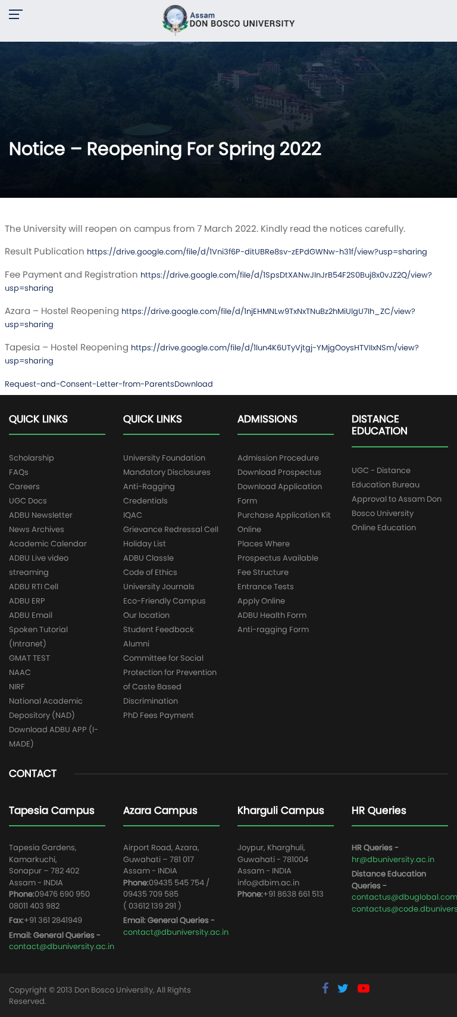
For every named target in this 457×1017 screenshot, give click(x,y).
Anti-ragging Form (273, 629)
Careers (24, 486)
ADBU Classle (148, 558)
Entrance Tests (265, 586)
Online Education (384, 527)
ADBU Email (30, 615)
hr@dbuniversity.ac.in (393, 859)
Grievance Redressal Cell (170, 529)
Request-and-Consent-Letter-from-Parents (89, 384)
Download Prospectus (279, 472)
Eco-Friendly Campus (164, 601)
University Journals (159, 586)
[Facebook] (326, 988)
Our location (146, 615)
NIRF (17, 686)
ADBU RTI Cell (33, 586)
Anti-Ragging (149, 486)
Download (193, 384)
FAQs (19, 472)
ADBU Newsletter (41, 515)
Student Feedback (158, 629)
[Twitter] (344, 988)
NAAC (20, 672)
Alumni (136, 643)
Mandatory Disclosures (167, 472)
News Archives (36, 529)
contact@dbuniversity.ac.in (61, 946)
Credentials (145, 500)
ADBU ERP (27, 601)
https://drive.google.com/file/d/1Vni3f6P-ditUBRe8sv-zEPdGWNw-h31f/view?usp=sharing (257, 251)
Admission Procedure (278, 458)
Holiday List (144, 543)
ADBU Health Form (271, 615)
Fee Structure (263, 572)
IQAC (132, 515)
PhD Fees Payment (158, 715)
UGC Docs (28, 500)
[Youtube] (364, 988)
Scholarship (31, 458)
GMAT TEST (29, 658)
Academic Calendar (48, 543)
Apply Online (261, 601)
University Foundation (164, 458)
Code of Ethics (150, 572)
